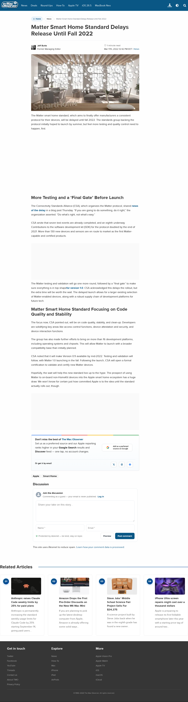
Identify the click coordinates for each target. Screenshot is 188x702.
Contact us (12, 674)
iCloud (99, 679)
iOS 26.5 (87, 5)
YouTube (11, 665)
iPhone (54, 670)
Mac (53, 665)
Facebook (12, 660)
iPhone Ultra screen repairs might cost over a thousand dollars (170, 602)
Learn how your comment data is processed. (100, 547)
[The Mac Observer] (9, 5)
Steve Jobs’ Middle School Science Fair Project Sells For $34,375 (119, 603)
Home (38, 19)
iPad (53, 674)
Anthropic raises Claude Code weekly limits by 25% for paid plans (25, 602)
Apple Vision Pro (104, 656)
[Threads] (122, 464)
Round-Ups (47, 5)
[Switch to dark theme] (177, 5)
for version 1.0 (74, 288)
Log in (101, 496)
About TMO (12, 679)
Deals (34, 5)
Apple (36, 476)
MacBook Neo (103, 5)
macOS (99, 674)
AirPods (55, 679)
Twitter (10, 656)
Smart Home (50, 476)
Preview (107, 536)
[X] (114, 464)
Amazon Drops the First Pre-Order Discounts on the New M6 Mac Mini (73, 602)
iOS (97, 670)
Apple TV (73, 5)
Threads (11, 670)
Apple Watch (102, 660)
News (24, 5)
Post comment (125, 536)
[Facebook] (130, 464)
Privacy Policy (13, 684)
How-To (60, 5)
